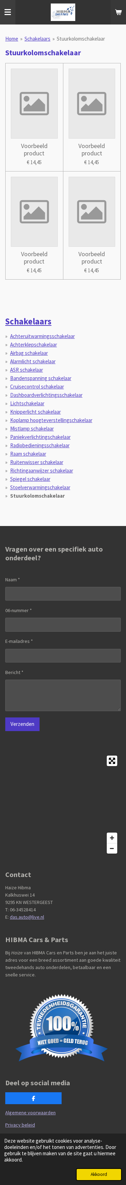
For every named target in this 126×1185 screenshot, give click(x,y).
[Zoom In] (112, 838)
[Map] (63, 804)
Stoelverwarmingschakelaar (40, 487)
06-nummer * (18, 610)
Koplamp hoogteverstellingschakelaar (51, 420)
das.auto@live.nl (27, 917)
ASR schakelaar (26, 369)
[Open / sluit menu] (7, 12)
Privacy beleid (20, 1125)
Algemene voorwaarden (30, 1112)
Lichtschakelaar (27, 403)
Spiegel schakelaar (30, 479)
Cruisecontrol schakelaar (37, 386)
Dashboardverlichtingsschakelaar (46, 395)
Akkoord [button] (99, 1174)
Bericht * (14, 672)
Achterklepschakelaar (33, 344)
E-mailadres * (19, 641)
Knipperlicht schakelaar (35, 411)
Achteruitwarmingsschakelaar (42, 336)
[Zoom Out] (112, 848)
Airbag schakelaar (29, 353)
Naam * (12, 579)
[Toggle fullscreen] (112, 761)
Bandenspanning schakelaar (40, 378)
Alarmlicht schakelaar (33, 361)
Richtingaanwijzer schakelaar (41, 470)
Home (11, 38)
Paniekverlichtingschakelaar (40, 437)
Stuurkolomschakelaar (81, 38)
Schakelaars (37, 38)
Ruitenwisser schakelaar (36, 462)
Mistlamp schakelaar (32, 428)
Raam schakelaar (28, 453)
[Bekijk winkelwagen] (118, 12)
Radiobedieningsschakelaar (40, 445)
